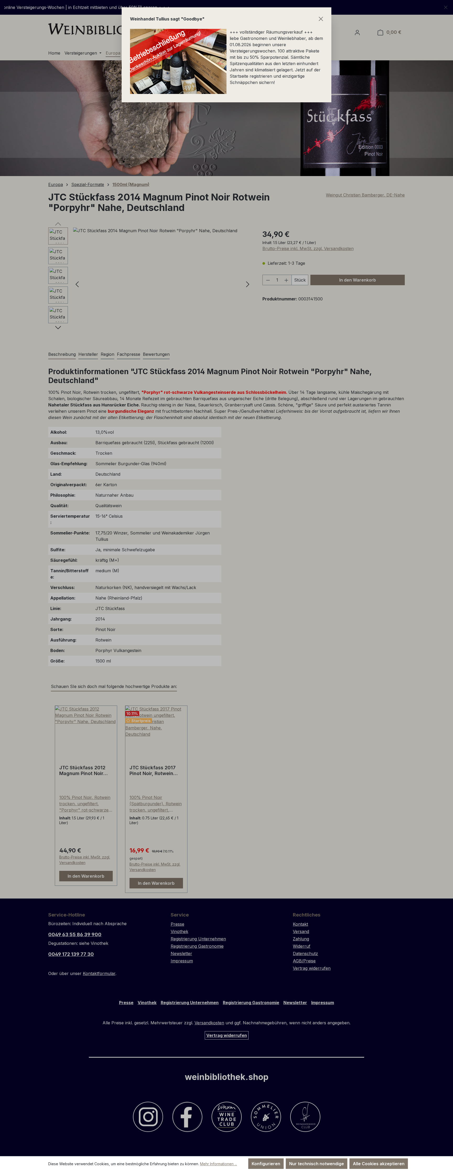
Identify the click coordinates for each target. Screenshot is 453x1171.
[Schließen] (321, 19)
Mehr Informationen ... (218, 1164)
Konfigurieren (266, 1163)
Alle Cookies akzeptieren (379, 1163)
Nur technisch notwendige (316, 1163)
